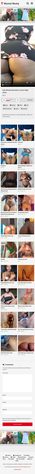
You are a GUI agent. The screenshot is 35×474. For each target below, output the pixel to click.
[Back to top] (32, 470)
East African (8, 108)
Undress (24, 108)
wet (27, 105)
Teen (20, 105)
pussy (17, 108)
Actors (6, 457)
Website (5, 409)
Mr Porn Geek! (20, 459)
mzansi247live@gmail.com (24, 466)
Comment (5, 373)
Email (4, 402)
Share (30, 100)
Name (5, 395)
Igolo (6, 105)
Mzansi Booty (11, 3)
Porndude (26, 455)
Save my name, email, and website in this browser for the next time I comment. (17, 419)
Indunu (13, 105)
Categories (18, 455)
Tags (13, 457)
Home (9, 455)
